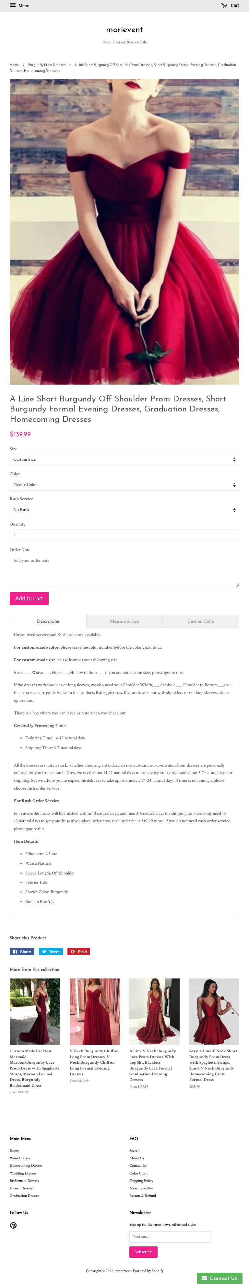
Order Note (20, 550)
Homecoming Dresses (26, 1165)
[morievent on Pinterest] (13, 1227)
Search (134, 1150)
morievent (124, 30)
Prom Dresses (20, 1158)
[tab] (48, 621)
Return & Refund (142, 1195)
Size (13, 449)
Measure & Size (141, 1188)
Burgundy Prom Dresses (46, 65)
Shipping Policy (141, 1180)
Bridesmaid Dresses (24, 1180)
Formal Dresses (21, 1188)
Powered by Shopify (148, 1270)
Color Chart (138, 1173)
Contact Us (138, 1165)
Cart (234, 5)
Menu (24, 6)
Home (14, 65)
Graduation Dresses (24, 1195)
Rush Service (21, 499)
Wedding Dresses (23, 1173)
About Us (136, 1158)
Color (15, 474)
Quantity (17, 524)
